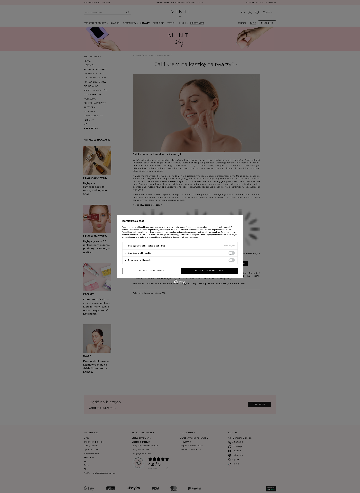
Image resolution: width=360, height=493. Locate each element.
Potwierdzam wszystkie (209, 271)
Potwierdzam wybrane (150, 271)
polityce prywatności (156, 232)
